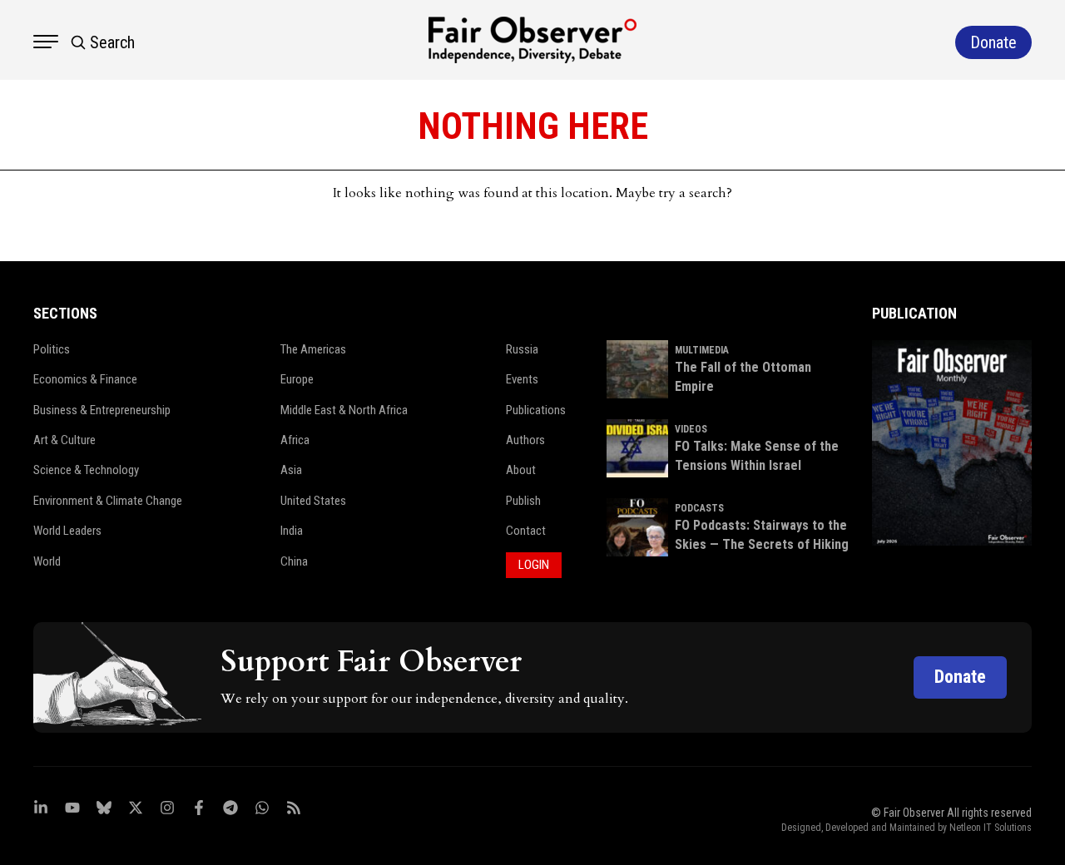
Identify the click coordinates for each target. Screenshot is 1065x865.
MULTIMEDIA (702, 350)
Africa (295, 439)
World (47, 561)
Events (522, 379)
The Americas (313, 349)
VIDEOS (691, 429)
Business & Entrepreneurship (102, 410)
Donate (960, 676)
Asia (291, 469)
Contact (526, 530)
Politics (51, 349)
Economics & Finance (85, 379)
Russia (522, 349)
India (291, 530)
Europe (297, 379)
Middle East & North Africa (344, 410)
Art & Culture (64, 439)
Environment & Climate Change (107, 500)
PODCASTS (699, 508)
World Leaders (67, 530)
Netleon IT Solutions (990, 827)
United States (313, 500)
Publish (523, 500)
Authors (525, 439)
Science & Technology (86, 469)
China (294, 561)
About (521, 469)
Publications (536, 410)
